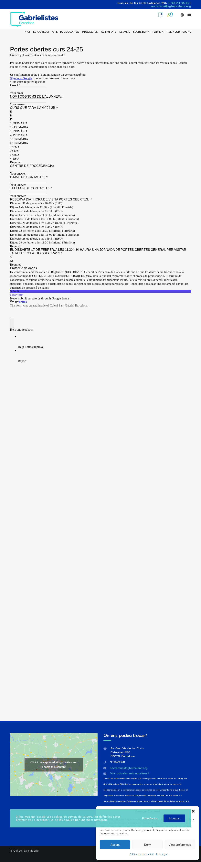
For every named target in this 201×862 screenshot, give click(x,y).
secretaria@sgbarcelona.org (171, 6)
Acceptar (174, 818)
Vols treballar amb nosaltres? (129, 773)
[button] (193, 811)
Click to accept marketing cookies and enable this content (53, 764)
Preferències (150, 818)
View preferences (180, 844)
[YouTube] (187, 15)
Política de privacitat (142, 854)
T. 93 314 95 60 (178, 3)
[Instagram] (180, 15)
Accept (115, 844)
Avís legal (161, 854)
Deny (147, 844)
